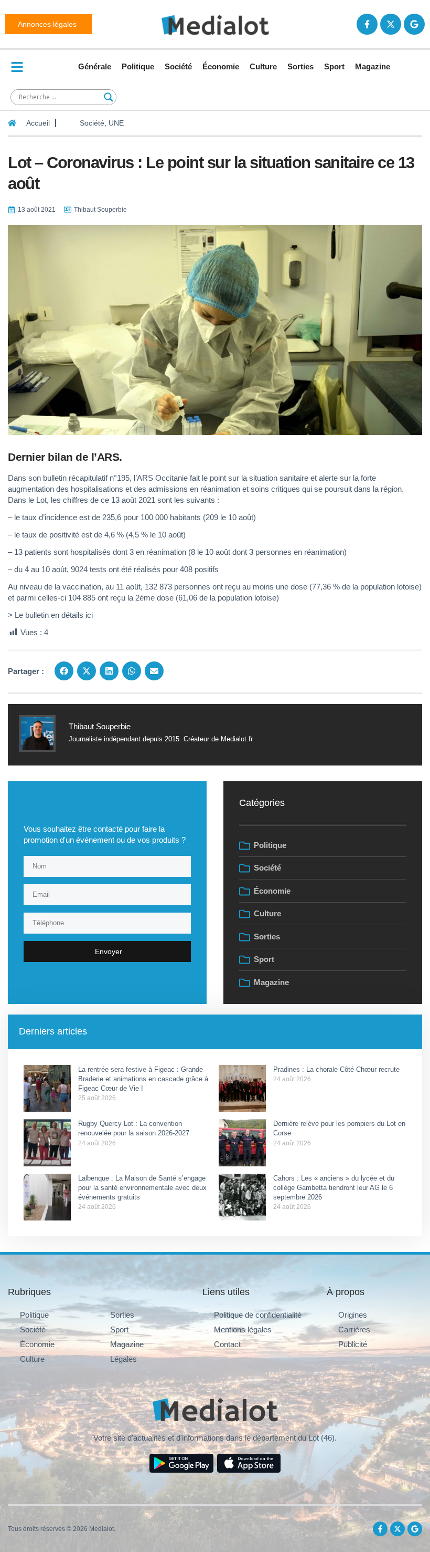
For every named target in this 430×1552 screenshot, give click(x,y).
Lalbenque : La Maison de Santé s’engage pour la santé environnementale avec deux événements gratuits (142, 1187)
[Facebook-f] (367, 24)
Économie (220, 66)
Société (178, 66)
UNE (116, 123)
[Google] (414, 24)
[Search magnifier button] (108, 97)
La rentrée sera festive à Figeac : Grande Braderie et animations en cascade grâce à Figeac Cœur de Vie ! (143, 1078)
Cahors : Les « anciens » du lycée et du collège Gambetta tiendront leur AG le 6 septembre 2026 (333, 1187)
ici (89, 615)
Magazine (372, 66)
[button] (64, 670)
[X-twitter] (390, 24)
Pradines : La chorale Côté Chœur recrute (336, 1069)
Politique (138, 66)
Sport (334, 66)
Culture (263, 66)
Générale (94, 66)
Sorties (300, 66)
